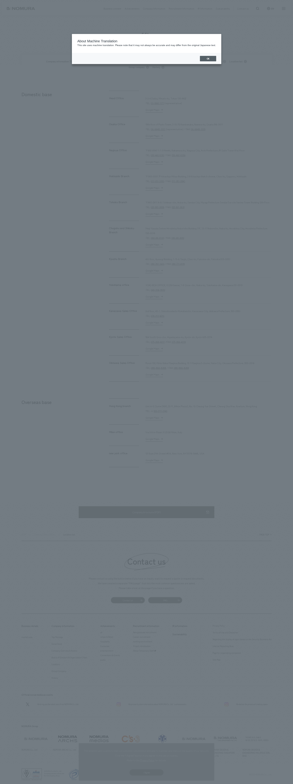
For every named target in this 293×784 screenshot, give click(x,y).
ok (208, 58)
